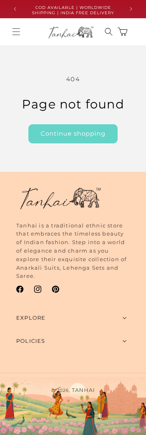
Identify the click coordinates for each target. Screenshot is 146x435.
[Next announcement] (131, 9)
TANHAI (83, 390)
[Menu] (16, 32)
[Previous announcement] (15, 9)
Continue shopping (73, 133)
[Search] (109, 32)
